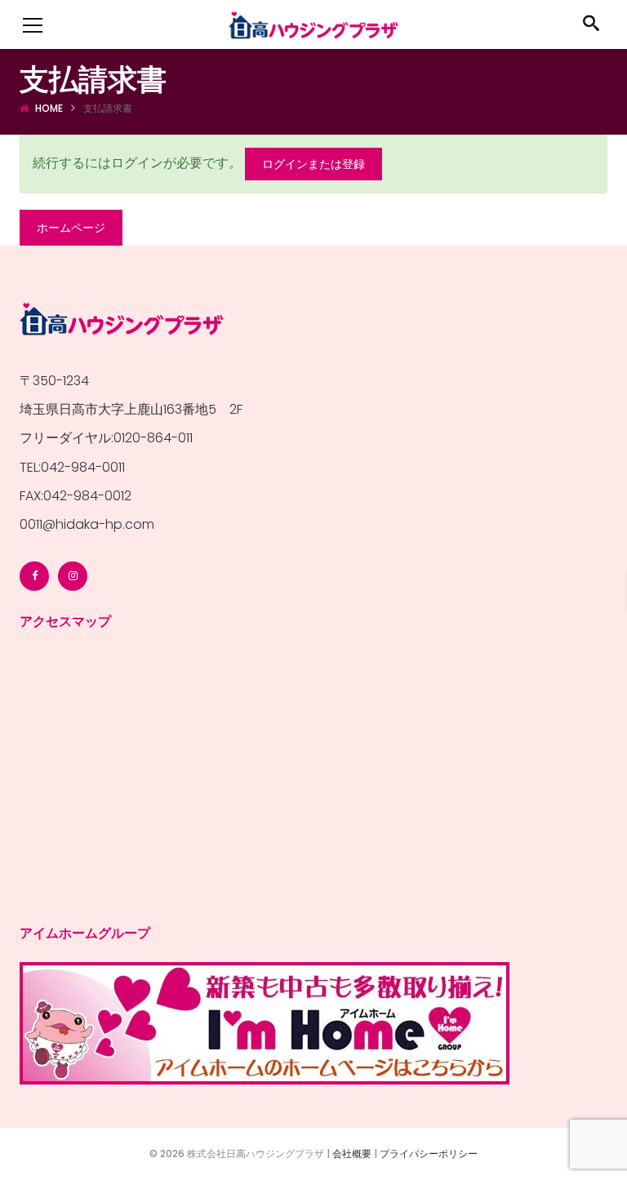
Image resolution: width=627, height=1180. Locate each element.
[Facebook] (34, 576)
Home (49, 108)
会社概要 (351, 1153)
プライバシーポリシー (429, 1153)
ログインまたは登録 (313, 164)
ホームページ (71, 228)
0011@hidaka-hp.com (87, 524)
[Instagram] (72, 576)
